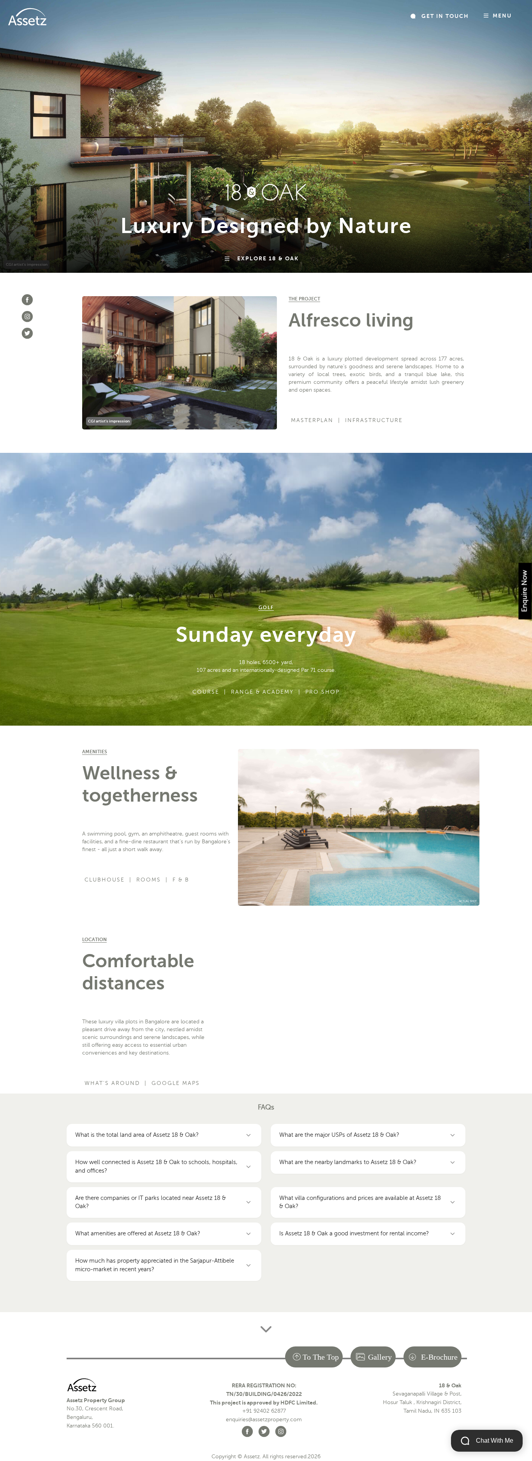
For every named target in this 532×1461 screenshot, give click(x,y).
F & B (181, 880)
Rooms (148, 880)
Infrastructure (374, 420)
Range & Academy (262, 692)
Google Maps (175, 1083)
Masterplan (312, 420)
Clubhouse (105, 880)
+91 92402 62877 (264, 1411)
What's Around (112, 1083)
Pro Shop (322, 692)
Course (205, 692)
